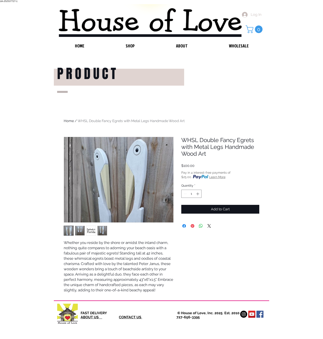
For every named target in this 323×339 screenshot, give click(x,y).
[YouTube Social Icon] (251, 314)
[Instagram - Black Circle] (243, 314)
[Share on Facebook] (184, 226)
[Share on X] (209, 226)
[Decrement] (184, 194)
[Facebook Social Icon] (259, 314)
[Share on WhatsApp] (200, 226)
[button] (255, 29)
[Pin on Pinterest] (192, 226)
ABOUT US (91, 317)
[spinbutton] (191, 194)
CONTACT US (130, 317)
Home (69, 121)
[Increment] (198, 194)
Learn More (217, 177)
